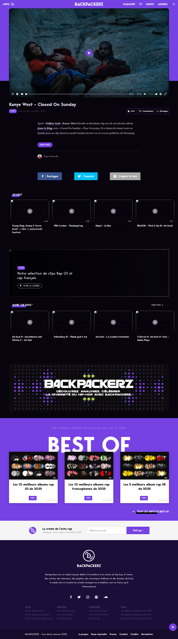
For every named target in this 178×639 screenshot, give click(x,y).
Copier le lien (128, 176)
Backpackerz (89, 4)
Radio (150, 4)
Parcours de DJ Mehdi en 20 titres (136, 618)
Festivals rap (94, 618)
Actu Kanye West (64, 618)
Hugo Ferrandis (51, 156)
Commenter (148, 111)
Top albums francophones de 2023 (136, 610)
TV (140, 4)
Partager (164, 111)
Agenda (163, 4)
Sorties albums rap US (34, 610)
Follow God (53, 123)
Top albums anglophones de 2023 (136, 614)
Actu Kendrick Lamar (66, 610)
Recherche (174, 4)
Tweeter (89, 176)
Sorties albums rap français (37, 614)
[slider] (76, 94)
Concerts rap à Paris (98, 610)
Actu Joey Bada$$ (65, 614)
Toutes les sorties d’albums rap (38, 618)
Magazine (129, 4)
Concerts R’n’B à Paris (98, 614)
